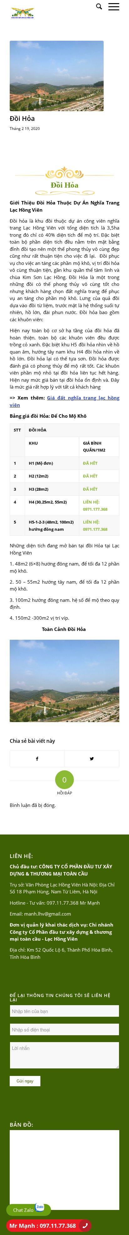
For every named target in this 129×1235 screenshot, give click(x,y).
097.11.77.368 (63, 903)
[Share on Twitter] (92, 759)
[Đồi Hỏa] (57, 76)
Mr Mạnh (42, 1225)
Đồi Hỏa (22, 118)
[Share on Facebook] (37, 759)
